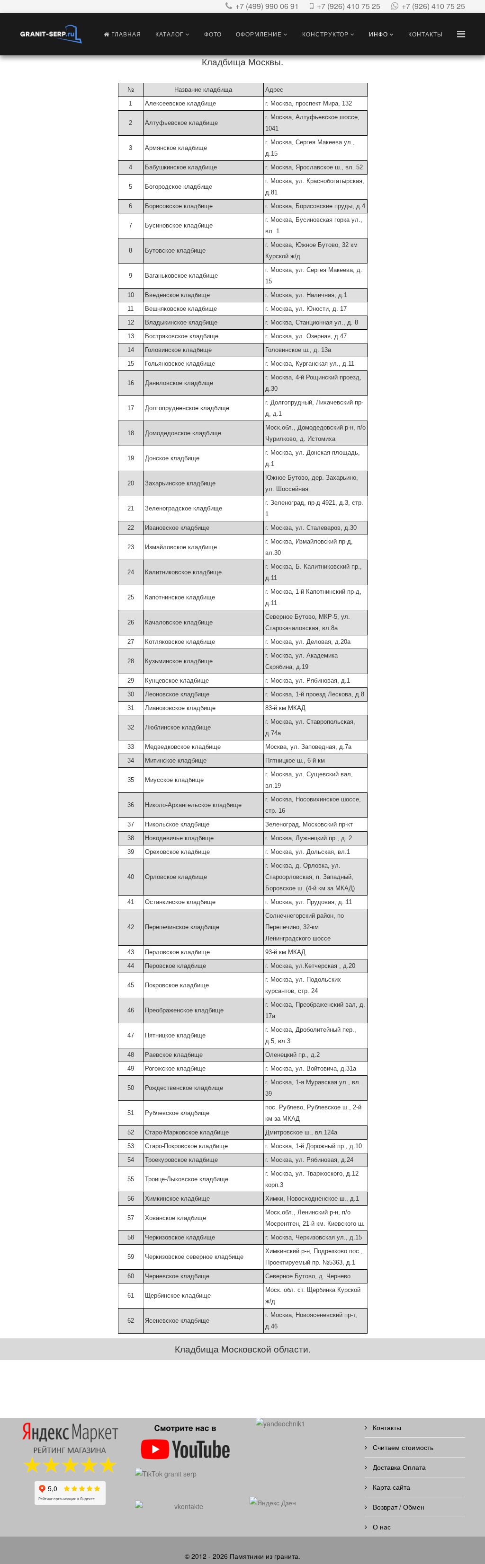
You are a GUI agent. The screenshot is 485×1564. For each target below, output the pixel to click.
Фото (213, 34)
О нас (381, 1526)
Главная (125, 34)
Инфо (378, 34)
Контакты (425, 34)
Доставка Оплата (398, 1467)
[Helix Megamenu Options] (461, 33)
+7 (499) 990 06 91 (267, 5)
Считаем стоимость (402, 1447)
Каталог (169, 34)
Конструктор (325, 34)
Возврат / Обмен (397, 1506)
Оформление (259, 34)
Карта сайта (390, 1487)
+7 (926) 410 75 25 (348, 5)
